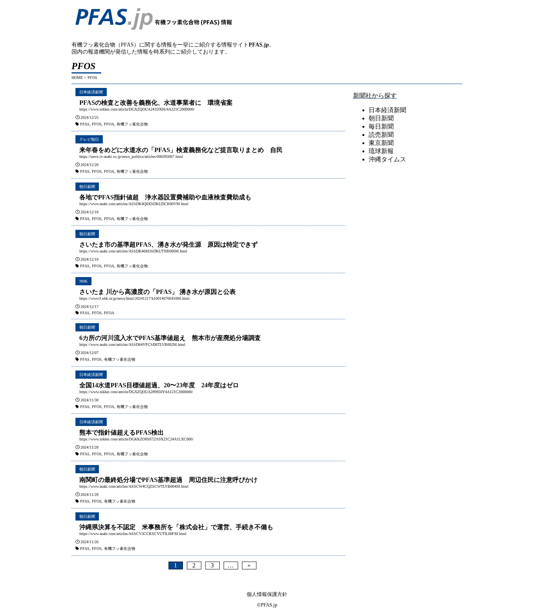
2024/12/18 (90, 212)
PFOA (109, 124)
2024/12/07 (90, 353)
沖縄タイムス (387, 159)
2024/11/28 (90, 447)
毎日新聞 (381, 126)
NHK (83, 281)
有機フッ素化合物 (132, 124)
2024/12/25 (90, 117)
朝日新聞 (87, 186)
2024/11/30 (90, 400)
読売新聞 (381, 134)
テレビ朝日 (89, 139)
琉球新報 (381, 151)
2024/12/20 (90, 165)
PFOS (97, 124)
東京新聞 (381, 143)
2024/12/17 (90, 306)
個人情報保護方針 (267, 594)
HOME (77, 77)
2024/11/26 (90, 542)
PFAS (85, 124)
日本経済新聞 (91, 92)
